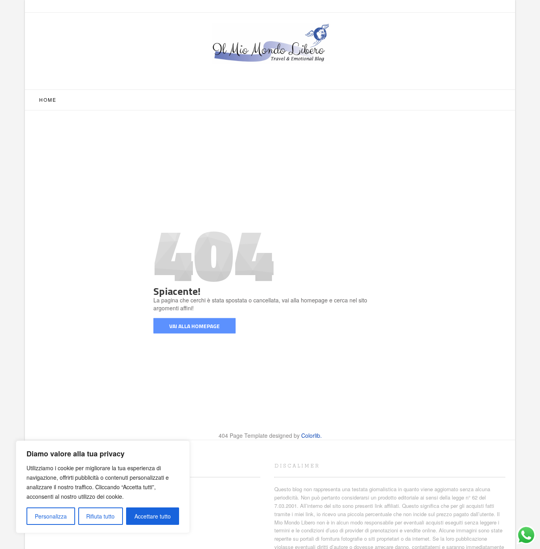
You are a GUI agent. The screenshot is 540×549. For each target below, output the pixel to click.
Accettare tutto (152, 516)
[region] (103, 487)
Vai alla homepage (194, 325)
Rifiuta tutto (100, 516)
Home (48, 99)
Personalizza (51, 516)
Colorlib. (311, 435)
